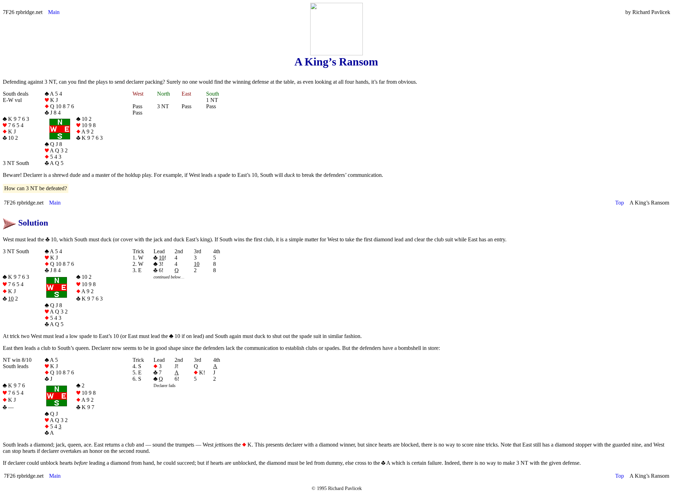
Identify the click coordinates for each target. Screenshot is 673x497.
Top (619, 203)
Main (54, 12)
